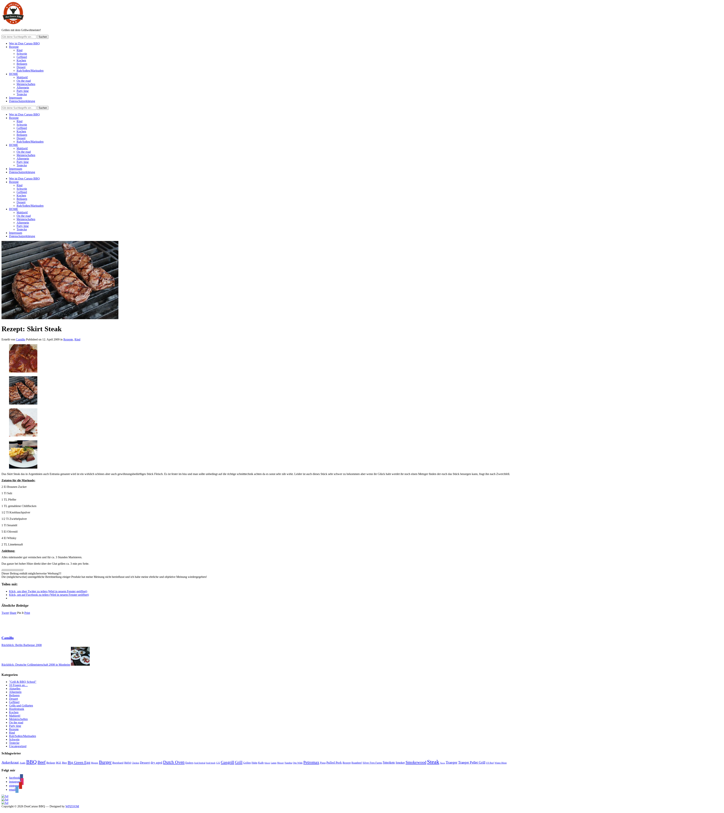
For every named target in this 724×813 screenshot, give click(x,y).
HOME (13, 74)
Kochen (21, 60)
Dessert (21, 67)
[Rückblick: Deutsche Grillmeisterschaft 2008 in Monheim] (80, 664)
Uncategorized (17, 746)
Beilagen (22, 63)
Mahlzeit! (22, 77)
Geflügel (22, 57)
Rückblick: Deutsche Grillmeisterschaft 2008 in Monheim (36, 664)
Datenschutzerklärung (22, 101)
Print (27, 612)
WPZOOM (72, 806)
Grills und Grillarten (21, 705)
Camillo (20, 339)
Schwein (22, 53)
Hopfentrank (16, 709)
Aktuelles (14, 688)
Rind (19, 50)
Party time (23, 91)
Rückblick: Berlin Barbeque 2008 (22, 645)
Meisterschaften (26, 84)
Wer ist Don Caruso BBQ (24, 43)
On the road (24, 80)
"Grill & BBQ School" (22, 681)
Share (13, 612)
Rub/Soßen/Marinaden (30, 70)
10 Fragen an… (18, 685)
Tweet (5, 612)
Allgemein (23, 87)
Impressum (15, 97)
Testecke (22, 94)
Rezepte (14, 46)
